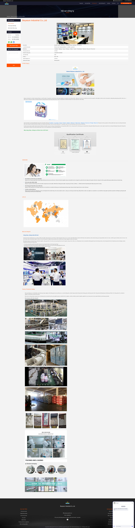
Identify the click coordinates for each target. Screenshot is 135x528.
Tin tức (111, 517)
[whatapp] (11, 42)
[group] (75, 33)
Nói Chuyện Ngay (126, 3)
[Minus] (132, 503)
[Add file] (114, 526)
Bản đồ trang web (111, 521)
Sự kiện (108, 3)
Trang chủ (81, 3)
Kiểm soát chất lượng (111, 515)
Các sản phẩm (87, 3)
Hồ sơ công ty (111, 511)
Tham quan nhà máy (111, 513)
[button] (24, 32)
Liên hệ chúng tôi (102, 3)
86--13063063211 (129, 0)
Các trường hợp (111, 519)
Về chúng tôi (94, 3)
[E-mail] (13, 42)
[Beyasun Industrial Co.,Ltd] (6, 3)
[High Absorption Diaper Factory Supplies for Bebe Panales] (41, 110)
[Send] (132, 526)
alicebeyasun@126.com (118, 0)
